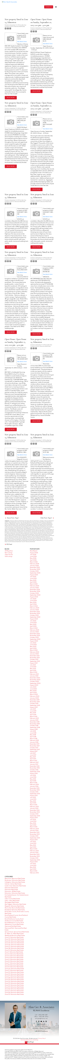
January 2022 (34, 654)
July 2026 (33, 554)
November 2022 (35, 635)
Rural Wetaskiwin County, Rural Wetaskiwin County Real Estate (37, 528)
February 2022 (34, 652)
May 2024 (33, 602)
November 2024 (35, 591)
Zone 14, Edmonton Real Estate (17, 26)
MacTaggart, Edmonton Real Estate (44, 524)
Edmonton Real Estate (37, 522)
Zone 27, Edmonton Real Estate (34, 538)
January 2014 (34, 830)
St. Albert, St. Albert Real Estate (14, 933)
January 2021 (34, 676)
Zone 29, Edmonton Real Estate (14, 539)
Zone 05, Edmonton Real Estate (14, 943)
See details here (22, 41)
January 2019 (34, 720)
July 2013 (33, 841)
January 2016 (34, 786)
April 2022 (33, 648)
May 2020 (33, 690)
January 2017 (34, 764)
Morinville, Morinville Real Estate (25, 525)
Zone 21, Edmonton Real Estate (39, 536)
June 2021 (33, 666)
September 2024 (35, 595)
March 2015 (33, 804)
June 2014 (33, 821)
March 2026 (34, 562)
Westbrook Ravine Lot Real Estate (24, 530)
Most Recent (33, 551)
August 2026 (34, 552)
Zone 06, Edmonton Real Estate (14, 944)
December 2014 (34, 810)
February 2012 (34, 873)
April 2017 (33, 758)
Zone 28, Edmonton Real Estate (14, 978)
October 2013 (34, 836)
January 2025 (34, 587)
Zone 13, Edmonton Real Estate (28, 534)
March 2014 (33, 827)
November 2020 (35, 679)
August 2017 (33, 751)
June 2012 (33, 865)
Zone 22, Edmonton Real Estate (14, 972)
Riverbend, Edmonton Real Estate (40, 525)
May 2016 (33, 779)
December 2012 (34, 854)
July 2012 (33, 863)
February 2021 (34, 674)
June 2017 (33, 755)
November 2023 (35, 613)
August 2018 (33, 729)
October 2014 (34, 814)
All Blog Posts (9, 551)
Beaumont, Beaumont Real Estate (17, 520)
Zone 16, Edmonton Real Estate (21, 535)
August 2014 (34, 817)
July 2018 (33, 731)
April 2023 (33, 626)
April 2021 (33, 670)
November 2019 (35, 701)
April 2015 (33, 803)
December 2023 (35, 611)
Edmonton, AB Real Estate (10, 523)
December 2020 (35, 678)
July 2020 (33, 687)
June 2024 (33, 600)
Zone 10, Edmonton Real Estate (36, 533)
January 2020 (34, 698)
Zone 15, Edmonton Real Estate (14, 959)
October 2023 (34, 615)
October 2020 (34, 681)
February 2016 (34, 784)
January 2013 (34, 852)
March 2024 (34, 606)
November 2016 (35, 768)
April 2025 (33, 582)
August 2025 (34, 575)
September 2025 (35, 573)
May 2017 (33, 757)
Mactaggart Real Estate (32, 524)
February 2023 (34, 630)
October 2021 (34, 659)
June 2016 (33, 777)
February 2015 (34, 806)
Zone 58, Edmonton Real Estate (14, 541)
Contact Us (49, 6)
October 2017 (34, 747)
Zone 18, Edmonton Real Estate (47, 535)
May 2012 (33, 867)
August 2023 (34, 619)
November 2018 (35, 724)
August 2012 (34, 861)
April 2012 (33, 869)
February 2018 (34, 740)
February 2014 (34, 828)
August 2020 (34, 685)
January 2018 (34, 742)
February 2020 (34, 696)
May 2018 (33, 735)
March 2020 (34, 694)
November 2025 (35, 569)
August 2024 (34, 597)
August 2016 (34, 773)
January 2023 (34, 632)
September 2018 (35, 727)
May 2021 (33, 668)
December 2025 (35, 567)
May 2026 (33, 558)
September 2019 (35, 705)
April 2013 (33, 847)
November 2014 (35, 812)
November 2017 (35, 746)
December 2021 (34, 655)
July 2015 (33, 797)
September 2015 (35, 793)
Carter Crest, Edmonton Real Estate (24, 522)
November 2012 (35, 856)
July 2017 (33, 753)
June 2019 (33, 711)
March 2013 (33, 849)
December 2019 (34, 700)
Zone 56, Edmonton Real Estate (17, 349)
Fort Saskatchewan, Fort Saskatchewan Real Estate (41, 523)
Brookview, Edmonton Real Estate (32, 520)
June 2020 (33, 689)
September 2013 (35, 838)
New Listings (8, 552)
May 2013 (33, 845)
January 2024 (34, 609)
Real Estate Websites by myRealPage (29, 1039)
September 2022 (35, 639)
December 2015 (34, 788)
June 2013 (33, 843)
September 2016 (35, 771)
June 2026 (33, 556)
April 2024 (33, 604)
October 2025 (34, 571)
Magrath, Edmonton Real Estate (11, 525)
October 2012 (34, 858)
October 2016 (34, 770)
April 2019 (33, 714)
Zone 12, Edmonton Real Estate (14, 534)
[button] (48, 6)
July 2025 (33, 576)
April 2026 (33, 560)
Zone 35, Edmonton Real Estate (42, 539)
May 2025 (33, 580)
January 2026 (34, 565)
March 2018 (33, 738)
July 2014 (33, 819)
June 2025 (33, 578)
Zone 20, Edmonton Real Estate (43, 259)
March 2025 (34, 584)
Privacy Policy (42, 1038)
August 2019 (34, 707)
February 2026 (34, 563)
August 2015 (34, 795)
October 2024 (34, 593)
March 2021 (33, 672)
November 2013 (35, 834)
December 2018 (34, 722)
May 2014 (33, 823)
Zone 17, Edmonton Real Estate (34, 535)
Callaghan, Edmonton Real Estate (47, 520)
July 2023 (33, 621)
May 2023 (33, 624)
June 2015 (33, 799)
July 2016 (33, 775)
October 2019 (34, 703)
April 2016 (33, 781)
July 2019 (33, 709)
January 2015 (34, 808)
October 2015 (34, 792)
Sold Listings (8, 556)
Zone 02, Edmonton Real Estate (43, 29)
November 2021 (35, 657)
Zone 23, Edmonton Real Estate (21, 538)
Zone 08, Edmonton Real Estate (22, 533)
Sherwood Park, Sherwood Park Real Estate (26, 529)
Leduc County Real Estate (10, 524)
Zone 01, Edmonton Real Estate (38, 530)
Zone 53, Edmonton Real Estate (14, 985)
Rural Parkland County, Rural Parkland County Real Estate (34, 527)
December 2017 (34, 744)
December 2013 (34, 832)
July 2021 (33, 665)
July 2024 (33, 598)
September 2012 (35, 860)
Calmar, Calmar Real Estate (10, 522)
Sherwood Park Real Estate (10, 529)
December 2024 (35, 589)
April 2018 (33, 736)
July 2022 (33, 643)
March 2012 (33, 871)
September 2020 (35, 683)
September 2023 (35, 617)
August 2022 (34, 641)
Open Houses (9, 554)
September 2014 (35, 816)
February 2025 (34, 586)
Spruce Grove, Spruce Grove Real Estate (44, 529)
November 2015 (35, 790)
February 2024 (34, 608)
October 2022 (34, 637)
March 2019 (33, 716)
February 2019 (34, 718)
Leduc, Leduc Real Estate (21, 524)
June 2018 (33, 733)
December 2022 (35, 633)
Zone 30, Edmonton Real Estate (28, 539)
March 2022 (34, 650)
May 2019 (33, 712)
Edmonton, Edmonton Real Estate (23, 523)
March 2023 (34, 628)
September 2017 (35, 749)
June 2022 (33, 644)
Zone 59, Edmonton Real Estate (28, 541)
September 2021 (35, 661)
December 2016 (34, 766)
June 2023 (33, 622)
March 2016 (33, 782)
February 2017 (34, 762)
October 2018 (34, 725)
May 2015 (33, 801)
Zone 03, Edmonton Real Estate (14, 941)
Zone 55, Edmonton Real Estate (17, 201)
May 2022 (33, 646)
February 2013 (34, 850)
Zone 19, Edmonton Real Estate (11, 536)
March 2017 (33, 760)
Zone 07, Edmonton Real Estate (14, 946)
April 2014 (33, 825)
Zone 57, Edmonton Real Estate (14, 990)
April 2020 (33, 692)
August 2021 (34, 663)
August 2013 (34, 839)
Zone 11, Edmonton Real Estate (14, 952)
